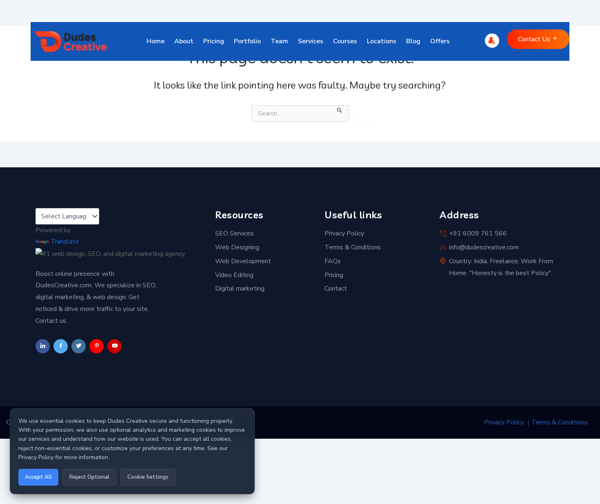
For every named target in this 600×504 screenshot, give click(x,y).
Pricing (213, 41)
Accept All (38, 477)
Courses (345, 41)
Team (279, 41)
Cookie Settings (148, 477)
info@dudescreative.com (484, 247)
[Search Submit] (340, 109)
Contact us (535, 39)
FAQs (332, 261)
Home (155, 41)
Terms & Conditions (352, 247)
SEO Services (234, 233)
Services (310, 41)
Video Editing (234, 275)
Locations (381, 41)
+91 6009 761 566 (478, 233)
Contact (335, 288)
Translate (65, 241)
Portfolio (247, 41)
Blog (413, 41)
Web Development (243, 261)
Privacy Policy (344, 233)
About (183, 41)
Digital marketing (239, 288)
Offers (440, 41)
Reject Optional (89, 477)
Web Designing (237, 247)
